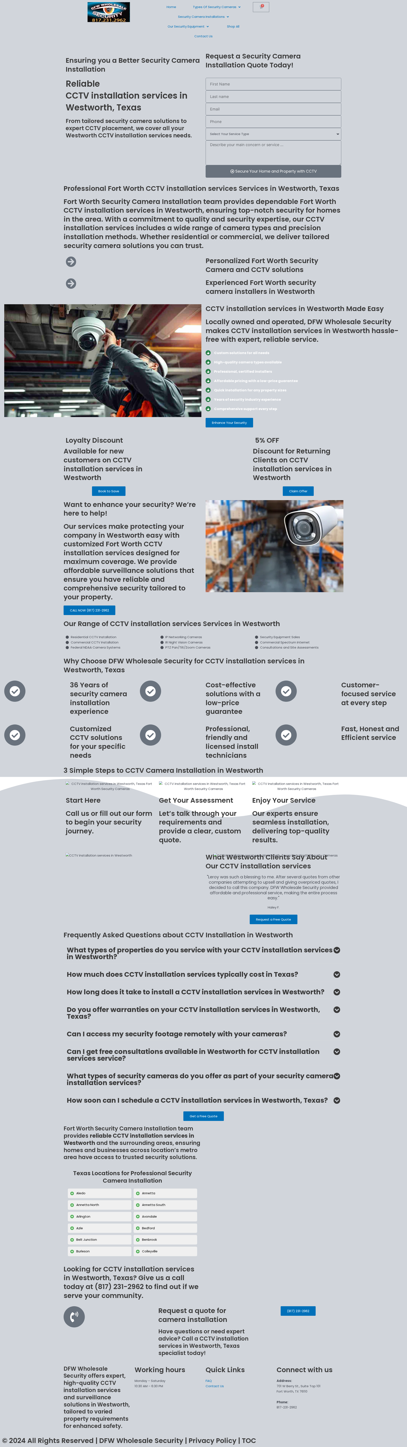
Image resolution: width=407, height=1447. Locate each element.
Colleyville (150, 1251)
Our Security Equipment (186, 26)
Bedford (148, 1228)
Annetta (148, 1193)
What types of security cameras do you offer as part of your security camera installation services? (200, 1079)
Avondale (149, 1216)
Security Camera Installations (201, 16)
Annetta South (153, 1205)
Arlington (83, 1216)
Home (171, 7)
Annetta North (87, 1205)
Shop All (233, 26)
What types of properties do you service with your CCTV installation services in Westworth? (200, 953)
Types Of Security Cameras (214, 7)
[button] (203, 953)
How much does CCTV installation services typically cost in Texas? (182, 974)
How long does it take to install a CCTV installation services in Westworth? (196, 992)
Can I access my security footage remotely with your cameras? (177, 1034)
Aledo (80, 1193)
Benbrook (149, 1239)
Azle (79, 1228)
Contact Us (203, 36)
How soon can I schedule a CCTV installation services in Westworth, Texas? (197, 1100)
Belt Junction (86, 1239)
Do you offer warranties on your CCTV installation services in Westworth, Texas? (193, 1013)
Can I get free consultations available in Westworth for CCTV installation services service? (193, 1055)
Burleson (83, 1251)
